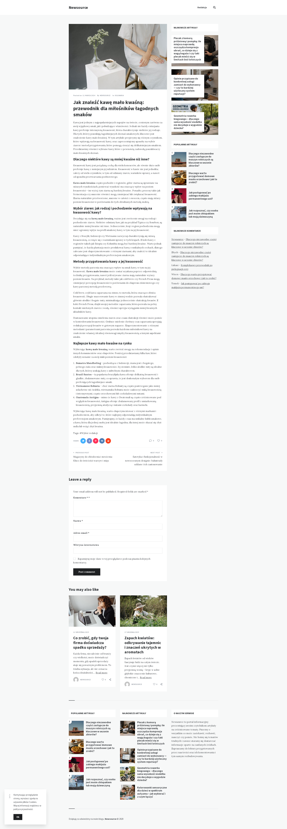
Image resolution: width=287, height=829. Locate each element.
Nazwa (78, 520)
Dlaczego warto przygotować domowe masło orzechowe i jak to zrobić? (203, 177)
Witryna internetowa (86, 544)
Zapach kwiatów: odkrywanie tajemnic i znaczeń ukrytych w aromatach (143, 644)
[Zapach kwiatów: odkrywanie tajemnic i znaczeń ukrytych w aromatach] (124, 619)
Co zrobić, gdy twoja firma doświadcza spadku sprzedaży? (91, 642)
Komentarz (80, 497)
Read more (101, 672)
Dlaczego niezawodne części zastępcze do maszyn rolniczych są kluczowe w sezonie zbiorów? (201, 159)
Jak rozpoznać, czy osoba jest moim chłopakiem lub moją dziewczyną (203, 213)
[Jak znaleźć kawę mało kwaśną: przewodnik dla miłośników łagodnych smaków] (73, 81)
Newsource (78, 7)
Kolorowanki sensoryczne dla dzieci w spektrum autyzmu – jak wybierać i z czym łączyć (152, 792)
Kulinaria (119, 95)
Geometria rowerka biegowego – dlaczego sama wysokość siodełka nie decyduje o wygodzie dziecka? (188, 122)
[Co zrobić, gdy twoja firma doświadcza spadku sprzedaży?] (73, 619)
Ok (17, 817)
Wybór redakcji (89, 433)
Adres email (81, 533)
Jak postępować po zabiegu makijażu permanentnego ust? (201, 195)
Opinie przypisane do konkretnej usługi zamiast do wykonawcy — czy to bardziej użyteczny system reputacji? (187, 86)
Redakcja (202, 7)
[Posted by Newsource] (76, 679)
